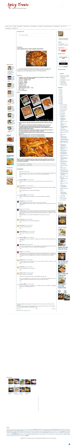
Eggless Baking (63, 82)
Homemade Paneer (10, 393)
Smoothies (44, 431)
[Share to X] (29, 164)
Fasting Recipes (26, 430)
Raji (20, 209)
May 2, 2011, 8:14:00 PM (28, 259)
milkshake (36, 434)
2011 (60, 103)
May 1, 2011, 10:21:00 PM (30, 194)
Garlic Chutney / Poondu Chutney (63, 164)
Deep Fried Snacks (64, 84)
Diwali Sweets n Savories (12, 430)
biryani (69, 431)
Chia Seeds (47, 429)
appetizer (63, 431)
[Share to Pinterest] (31, 164)
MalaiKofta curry (16, 385)
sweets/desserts (22, 435)
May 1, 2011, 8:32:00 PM (25, 171)
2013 (60, 100)
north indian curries (51, 434)
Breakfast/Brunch (42, 429)
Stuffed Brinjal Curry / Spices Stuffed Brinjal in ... (64, 142)
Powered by (61, 66)
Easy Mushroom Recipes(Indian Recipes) (63, 119)
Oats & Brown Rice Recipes (65, 79)
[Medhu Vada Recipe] (10, 184)
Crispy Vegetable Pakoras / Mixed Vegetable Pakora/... (64, 193)
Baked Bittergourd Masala (63, 181)
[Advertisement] (38, 18)
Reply (20, 176)
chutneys (29, 432)
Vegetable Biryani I (63, 169)
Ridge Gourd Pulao (63, 167)
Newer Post (19, 308)
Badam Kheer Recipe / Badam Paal (64, 148)
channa (26, 432)
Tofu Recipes (14, 28)
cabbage (21, 432)
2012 (60, 102)
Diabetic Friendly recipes (63, 429)
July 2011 (61, 111)
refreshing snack (58, 434)
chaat (24, 432)
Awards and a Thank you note (64, 132)
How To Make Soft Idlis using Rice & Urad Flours (63, 262)
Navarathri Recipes (25, 431)
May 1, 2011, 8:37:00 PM (29, 179)
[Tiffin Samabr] (62, 284)
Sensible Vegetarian (22, 231)
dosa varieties (39, 432)
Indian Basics (56, 430)
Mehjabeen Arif (22, 272)
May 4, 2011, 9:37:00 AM (28, 266)
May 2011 (61, 114)
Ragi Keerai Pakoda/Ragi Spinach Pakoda (64, 178)
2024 (60, 89)
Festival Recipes (30, 430)
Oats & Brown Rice (32, 431)
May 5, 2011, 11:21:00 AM (30, 284)
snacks (31, 165)
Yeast (55, 431)
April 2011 (62, 195)
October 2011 (62, 107)
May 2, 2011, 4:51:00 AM (28, 225)
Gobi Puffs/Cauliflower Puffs (64, 122)
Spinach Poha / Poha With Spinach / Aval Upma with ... (64, 173)
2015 (60, 97)
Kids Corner (40, 26)
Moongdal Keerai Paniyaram (63, 116)
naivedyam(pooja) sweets (43, 434)
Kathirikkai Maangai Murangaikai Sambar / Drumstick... (64, 127)
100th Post (11, 429)
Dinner (69, 429)
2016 (60, 96)
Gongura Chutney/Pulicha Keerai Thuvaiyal (63, 136)
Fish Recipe (35, 430)
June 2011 (62, 113)
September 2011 (63, 109)
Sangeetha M (21, 179)
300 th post (18, 429)
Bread (38, 429)
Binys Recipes (21, 225)
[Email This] (27, 164)
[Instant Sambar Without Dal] (67, 300)
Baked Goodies (26, 26)
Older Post (54, 308)
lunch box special (31, 434)
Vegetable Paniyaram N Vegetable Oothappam (64, 139)
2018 (60, 93)
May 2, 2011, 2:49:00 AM (28, 219)
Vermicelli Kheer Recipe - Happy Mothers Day (64, 171)
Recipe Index (20, 26)
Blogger (54, 438)
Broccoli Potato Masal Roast (64, 166)
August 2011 (62, 110)
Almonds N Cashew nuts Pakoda (64, 156)
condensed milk (34, 432)
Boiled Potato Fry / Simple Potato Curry (64, 161)
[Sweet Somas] (61, 299)
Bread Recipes (8, 28)
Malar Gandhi (21, 244)
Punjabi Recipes (39, 431)
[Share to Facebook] (30, 164)
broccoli (18, 432)
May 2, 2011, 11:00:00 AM (28, 244)
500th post (25, 429)
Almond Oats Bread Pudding (63, 124)
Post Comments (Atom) (26, 310)
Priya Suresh (21, 219)
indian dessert (57, 432)
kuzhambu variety (22, 434)
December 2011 (63, 104)
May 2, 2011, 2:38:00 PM (26, 251)
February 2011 (62, 198)
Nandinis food (21, 259)
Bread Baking (63, 81)
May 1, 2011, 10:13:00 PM (29, 185)
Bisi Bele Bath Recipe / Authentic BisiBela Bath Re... (64, 158)
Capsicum (21, 165)
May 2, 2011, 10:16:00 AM (31, 231)
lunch (26, 434)
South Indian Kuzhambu (50, 431)
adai (59, 431)
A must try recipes (30, 429)
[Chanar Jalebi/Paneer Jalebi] (60, 36)
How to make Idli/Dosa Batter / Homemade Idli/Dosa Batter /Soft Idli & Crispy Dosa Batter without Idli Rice (11, 70)
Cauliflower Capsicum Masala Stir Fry (63, 150)
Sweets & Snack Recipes (48, 26)
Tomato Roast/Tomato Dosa (64, 183)
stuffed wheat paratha (15, 435)
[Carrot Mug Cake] (9, 174)
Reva (20, 171)
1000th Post (8, 429)
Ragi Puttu (62, 190)
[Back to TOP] (69, 444)
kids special (15, 434)
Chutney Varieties (64, 83)
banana (66, 431)
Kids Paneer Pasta (10, 385)
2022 (60, 92)
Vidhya (20, 251)
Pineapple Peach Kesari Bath (64, 189)
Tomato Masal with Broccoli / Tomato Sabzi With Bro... (63, 153)
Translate (66, 45)
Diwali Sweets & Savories (65, 75)
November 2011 (63, 106)
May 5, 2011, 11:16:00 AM (29, 272)
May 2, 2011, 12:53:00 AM (25, 209)
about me (57, 431)
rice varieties (64, 434)
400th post (21, 429)
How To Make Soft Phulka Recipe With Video (63, 275)
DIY (50, 429)
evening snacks (45, 432)
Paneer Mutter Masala (27, 393)
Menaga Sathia (22, 185)
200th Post (15, 429)
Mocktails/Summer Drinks (11, 431)
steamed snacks (9, 435)
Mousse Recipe (19, 431)
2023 (60, 90)
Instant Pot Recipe (62, 430)
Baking (35, 429)
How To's (52, 430)
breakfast (15, 432)
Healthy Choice (47, 430)
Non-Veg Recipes (34, 26)
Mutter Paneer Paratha (64, 176)
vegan (27, 435)
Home (7, 26)
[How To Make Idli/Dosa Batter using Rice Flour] (61, 259)
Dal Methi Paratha (63, 129)
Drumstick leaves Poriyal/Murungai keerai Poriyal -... (63, 186)
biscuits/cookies (9, 432)
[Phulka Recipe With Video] (61, 272)
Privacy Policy (63, 26)
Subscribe (14, 26)
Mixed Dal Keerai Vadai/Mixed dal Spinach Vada (63, 145)
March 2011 (62, 197)
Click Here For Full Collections (63, 39)
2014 (60, 99)
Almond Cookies (63, 134)
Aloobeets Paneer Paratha (16, 393)
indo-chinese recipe (26, 165)
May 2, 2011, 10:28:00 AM (30, 237)
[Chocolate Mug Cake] (62, 245)
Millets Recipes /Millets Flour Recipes (65, 77)
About (11, 26)
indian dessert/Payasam (64, 432)
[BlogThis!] (28, 164)
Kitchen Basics (67, 430)
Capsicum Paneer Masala (64, 130)
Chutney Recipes (56, 26)
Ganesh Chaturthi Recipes (40, 430)
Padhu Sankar (21, 266)
